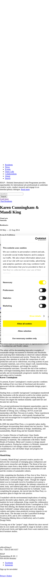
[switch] (42, 290)
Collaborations (11, 174)
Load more (4, 199)
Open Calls (9, 172)
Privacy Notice (6, 576)
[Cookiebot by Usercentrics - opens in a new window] (35, 239)
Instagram (9, 565)
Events (7, 169)
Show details (35, 316)
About (7, 176)
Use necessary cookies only (24, 338)
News (7, 167)
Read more (25, 189)
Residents (9, 165)
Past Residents (6, 201)
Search (7, 178)
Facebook (9, 563)
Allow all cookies (24, 323)
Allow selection (24, 331)
